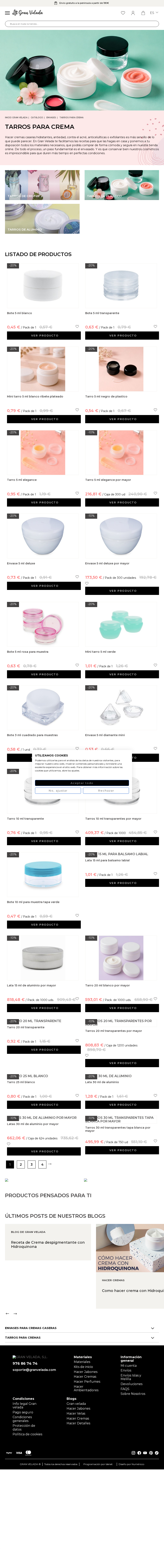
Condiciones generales (22, 1419)
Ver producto (45, 335)
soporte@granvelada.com (34, 1370)
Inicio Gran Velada (16, 117)
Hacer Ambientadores (86, 1388)
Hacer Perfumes (87, 1381)
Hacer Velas (76, 1413)
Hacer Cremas (85, 1376)
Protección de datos (24, 1427)
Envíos (126, 1370)
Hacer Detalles (78, 1423)
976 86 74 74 (25, 1364)
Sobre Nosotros (133, 1394)
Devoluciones (131, 1384)
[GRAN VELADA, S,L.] (27, 13)
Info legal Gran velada (24, 1405)
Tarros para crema (71, 117)
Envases (51, 117)
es (152, 13)
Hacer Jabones (85, 1372)
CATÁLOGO (37, 117)
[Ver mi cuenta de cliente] (133, 13)
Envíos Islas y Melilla (131, 1377)
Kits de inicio (83, 1367)
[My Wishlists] (123, 13)
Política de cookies (27, 1434)
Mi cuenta (129, 1366)
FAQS (125, 1389)
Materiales (82, 1362)
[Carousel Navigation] (84, 1313)
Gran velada (76, 1404)
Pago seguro (23, 1412)
